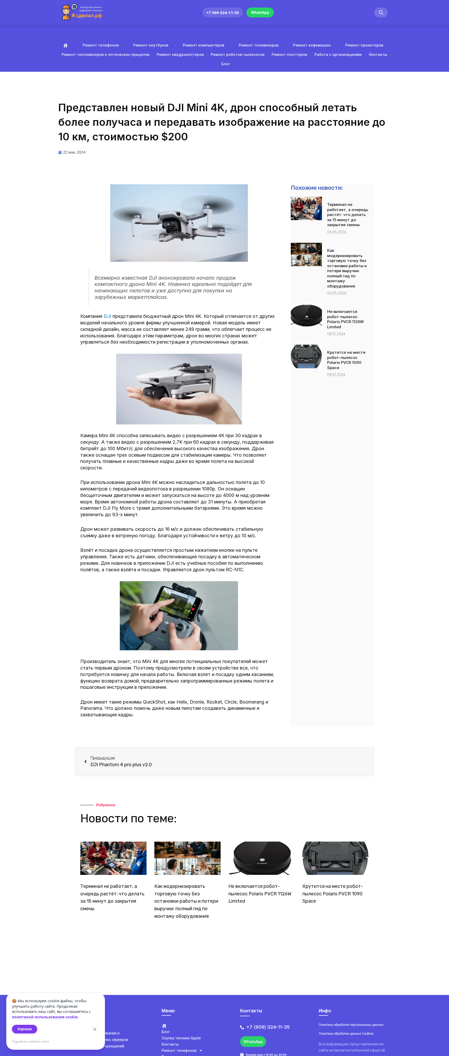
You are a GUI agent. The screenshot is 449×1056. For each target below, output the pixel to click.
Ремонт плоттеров (289, 54)
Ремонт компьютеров (203, 45)
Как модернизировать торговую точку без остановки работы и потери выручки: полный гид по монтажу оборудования (347, 268)
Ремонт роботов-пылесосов (238, 54)
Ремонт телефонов (101, 45)
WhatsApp (260, 12)
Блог (225, 64)
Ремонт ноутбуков (150, 45)
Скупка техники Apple (181, 1038)
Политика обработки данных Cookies (346, 1033)
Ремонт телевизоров (259, 45)
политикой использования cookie (44, 1016)
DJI (107, 316)
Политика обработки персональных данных (351, 1025)
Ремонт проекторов (364, 45)
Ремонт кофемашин (312, 45)
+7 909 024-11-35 (222, 12)
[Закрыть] (94, 1029)
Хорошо (24, 1029)
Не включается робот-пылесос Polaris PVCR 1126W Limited (345, 319)
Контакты (378, 54)
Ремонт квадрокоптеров (180, 54)
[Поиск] (381, 13)
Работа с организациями (338, 54)
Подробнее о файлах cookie (30, 1041)
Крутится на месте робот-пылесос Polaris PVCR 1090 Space (346, 360)
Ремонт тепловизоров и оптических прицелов (105, 54)
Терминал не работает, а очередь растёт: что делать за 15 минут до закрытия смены (347, 214)
